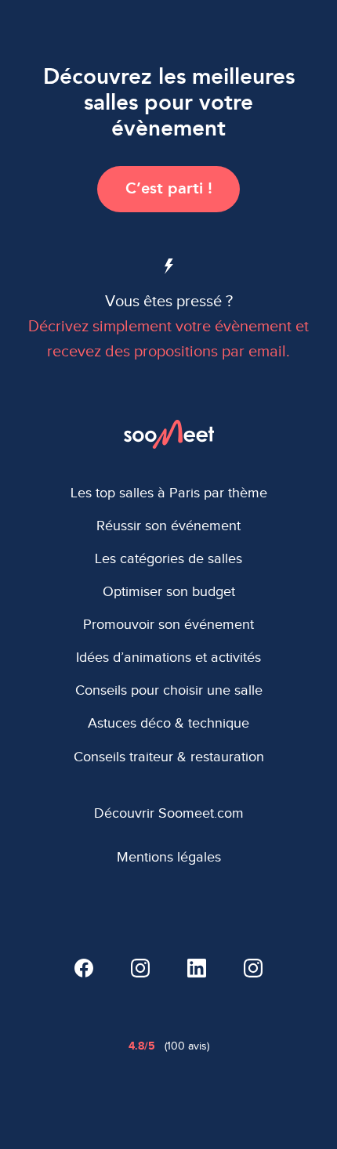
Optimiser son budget (169, 591)
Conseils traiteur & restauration (169, 756)
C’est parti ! (168, 188)
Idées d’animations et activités (168, 657)
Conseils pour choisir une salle (169, 690)
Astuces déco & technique (168, 723)
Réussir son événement (168, 525)
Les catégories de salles (168, 558)
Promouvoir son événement (168, 624)
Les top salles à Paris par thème (169, 492)
